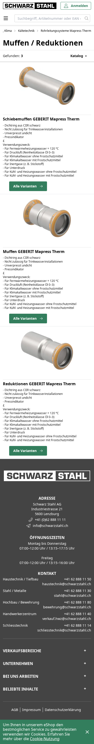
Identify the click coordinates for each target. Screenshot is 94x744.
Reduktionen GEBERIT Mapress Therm (39, 383)
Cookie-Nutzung (45, 738)
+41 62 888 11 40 (77, 613)
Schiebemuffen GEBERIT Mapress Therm (41, 119)
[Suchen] (86, 18)
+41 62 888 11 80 (77, 602)
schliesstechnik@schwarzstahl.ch (64, 630)
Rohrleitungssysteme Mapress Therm (66, 31)
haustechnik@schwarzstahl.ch (66, 584)
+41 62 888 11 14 (77, 625)
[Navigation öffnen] (6, 18)
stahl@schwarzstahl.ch (72, 595)
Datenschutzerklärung (63, 709)
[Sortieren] (74, 55)
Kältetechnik (26, 31)
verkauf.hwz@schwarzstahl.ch (66, 618)
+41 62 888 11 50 (77, 579)
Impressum (31, 709)
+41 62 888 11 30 (77, 590)
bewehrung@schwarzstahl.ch (67, 607)
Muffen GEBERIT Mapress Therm (34, 251)
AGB (14, 709)
